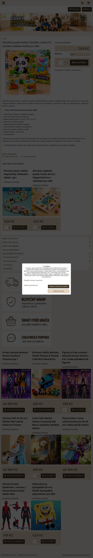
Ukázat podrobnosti (31, 285)
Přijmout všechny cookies (58, 286)
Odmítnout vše (58, 291)
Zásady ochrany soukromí (33, 280)
